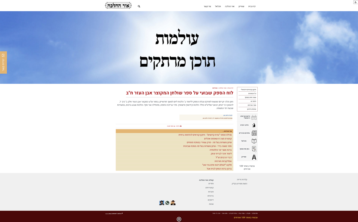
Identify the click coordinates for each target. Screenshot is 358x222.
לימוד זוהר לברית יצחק (221, 153)
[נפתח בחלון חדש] (118, 5)
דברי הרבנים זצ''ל (224, 157)
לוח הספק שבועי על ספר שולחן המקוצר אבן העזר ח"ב (179, 93)
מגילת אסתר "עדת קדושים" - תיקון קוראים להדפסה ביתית (205, 135)
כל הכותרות (252, 93)
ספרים (211, 183)
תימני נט (253, 101)
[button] (139, 6)
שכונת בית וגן (251, 109)
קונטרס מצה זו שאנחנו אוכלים (218, 138)
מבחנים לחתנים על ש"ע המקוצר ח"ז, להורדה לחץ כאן (217, 118)
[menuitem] (252, 6)
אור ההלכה (229, 6)
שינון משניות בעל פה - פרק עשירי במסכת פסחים (209, 142)
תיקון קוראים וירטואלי (248, 89)
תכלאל (218, 6)
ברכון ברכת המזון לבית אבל (219, 168)
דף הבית (252, 6)
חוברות (211, 191)
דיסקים (211, 200)
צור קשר (207, 6)
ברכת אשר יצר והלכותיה (221, 150)
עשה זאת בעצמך (250, 97)
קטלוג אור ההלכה (206, 180)
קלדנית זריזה (242, 179)
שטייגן (241, 6)
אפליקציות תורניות (223, 161)
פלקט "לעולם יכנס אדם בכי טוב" (217, 165)
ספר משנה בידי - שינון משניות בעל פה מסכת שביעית (207, 146)
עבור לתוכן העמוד (179, 2)
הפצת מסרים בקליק (239, 183)
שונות (211, 204)
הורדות (214, 88)
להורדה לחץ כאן (227, 115)
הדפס (178, 126)
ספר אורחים (252, 105)
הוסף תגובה (170, 126)
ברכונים (211, 196)
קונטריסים (209, 187)
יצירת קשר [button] (3, 65)
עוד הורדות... (227, 131)
